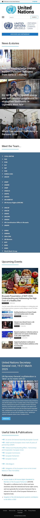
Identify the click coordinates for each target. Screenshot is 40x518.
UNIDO (6, 214)
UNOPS (6, 225)
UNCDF (6, 177)
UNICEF (6, 208)
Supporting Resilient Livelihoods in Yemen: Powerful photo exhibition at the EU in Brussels (26, 343)
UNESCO (7, 191)
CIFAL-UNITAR (9, 156)
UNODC (6, 219)
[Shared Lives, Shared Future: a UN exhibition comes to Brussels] (7, 325)
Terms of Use (12, 510)
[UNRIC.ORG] (20, 9)
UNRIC (6, 230)
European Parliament (12, 456)
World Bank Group (10, 251)
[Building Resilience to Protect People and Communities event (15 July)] (7, 315)
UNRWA (7, 233)
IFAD (5, 162)
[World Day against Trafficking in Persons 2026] (20, 124)
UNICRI (6, 211)
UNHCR (6, 197)
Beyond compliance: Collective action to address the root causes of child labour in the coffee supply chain (26, 333)
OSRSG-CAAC (8, 174)
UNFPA (6, 194)
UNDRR (6, 185)
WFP (5, 242)
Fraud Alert (20, 510)
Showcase (17, 326)
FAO (5, 159)
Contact (5, 510)
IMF (5, 168)
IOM (5, 171)
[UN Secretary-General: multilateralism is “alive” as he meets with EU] (20, 389)
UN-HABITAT (8, 200)
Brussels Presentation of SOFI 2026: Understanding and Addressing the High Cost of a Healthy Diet (19, 298)
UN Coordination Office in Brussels (16, 222)
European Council (11, 459)
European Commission (13, 453)
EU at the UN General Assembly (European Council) (22, 440)
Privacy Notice (32, 510)
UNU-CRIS (7, 236)
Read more (6, 418)
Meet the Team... (11, 146)
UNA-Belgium (10, 464)
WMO (6, 248)
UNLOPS (7, 216)
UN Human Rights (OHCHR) (13, 202)
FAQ (25, 510)
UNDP (6, 182)
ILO (5, 165)
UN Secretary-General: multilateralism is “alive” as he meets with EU (19, 377)
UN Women (8, 239)
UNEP (6, 188)
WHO (6, 245)
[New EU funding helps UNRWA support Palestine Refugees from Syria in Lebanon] (20, 64)
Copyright (20, 512)
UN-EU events (5, 303)
